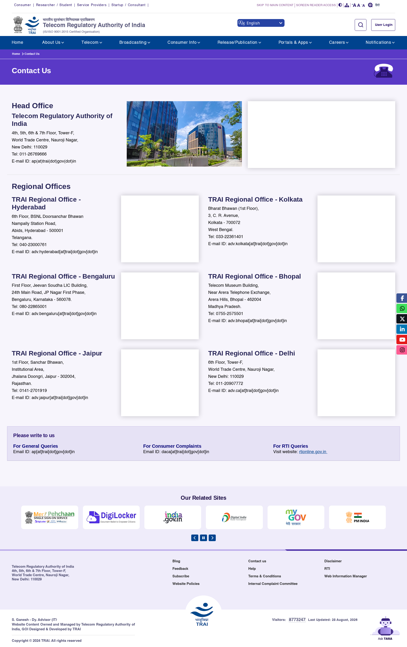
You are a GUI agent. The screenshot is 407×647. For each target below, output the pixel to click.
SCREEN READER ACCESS (316, 5)
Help (252, 569)
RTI (327, 569)
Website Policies (185, 584)
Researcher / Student (54, 5)
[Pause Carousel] (203, 538)
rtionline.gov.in (313, 452)
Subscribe (180, 576)
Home (16, 54)
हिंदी (377, 5)
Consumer (22, 5)
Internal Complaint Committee (272, 584)
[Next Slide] (212, 538)
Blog (176, 561)
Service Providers (91, 5)
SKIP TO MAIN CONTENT (275, 5)
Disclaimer (333, 561)
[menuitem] (17, 42)
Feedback (180, 569)
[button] (340, 5)
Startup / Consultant (128, 5)
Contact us (257, 561)
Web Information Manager (345, 576)
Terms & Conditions (264, 576)
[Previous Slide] (194, 538)
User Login (384, 25)
